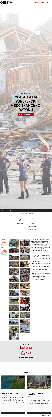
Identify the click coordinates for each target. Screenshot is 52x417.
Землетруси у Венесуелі (36, 393)
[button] (8, 210)
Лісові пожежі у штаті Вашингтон (10, 394)
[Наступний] (50, 210)
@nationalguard (45, 248)
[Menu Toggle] (47, 2)
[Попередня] (48, 210)
